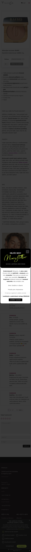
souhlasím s (16, 296)
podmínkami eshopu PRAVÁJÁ (20, 296)
